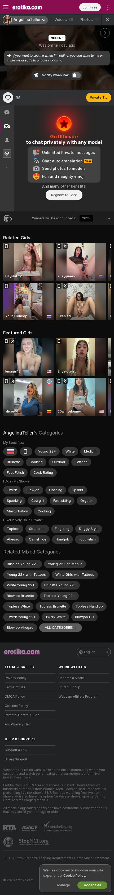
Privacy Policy (16, 678)
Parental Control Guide (22, 715)
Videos (63, 19)
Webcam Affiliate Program (78, 696)
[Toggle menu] (6, 7)
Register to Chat (64, 195)
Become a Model (72, 678)
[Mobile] (26, 451)
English (89, 652)
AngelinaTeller (18, 433)
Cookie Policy (74, 876)
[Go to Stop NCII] (34, 842)
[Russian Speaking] (10, 451)
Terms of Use (15, 687)
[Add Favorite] (8, 97)
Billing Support (16, 759)
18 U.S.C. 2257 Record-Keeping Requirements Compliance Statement (56, 858)
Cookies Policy (16, 706)
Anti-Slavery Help (18, 724)
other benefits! (73, 186)
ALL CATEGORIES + (60, 628)
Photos (89, 19)
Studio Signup (69, 687)
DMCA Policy (15, 696)
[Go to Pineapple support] (8, 842)
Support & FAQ (16, 750)
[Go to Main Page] (34, 7)
